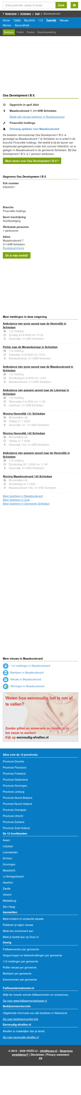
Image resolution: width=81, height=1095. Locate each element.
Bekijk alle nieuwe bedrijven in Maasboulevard (37, 117)
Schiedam (25, 13)
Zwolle (7, 888)
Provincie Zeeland (13, 822)
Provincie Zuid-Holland (16, 828)
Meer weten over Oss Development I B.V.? (32, 161)
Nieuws (64, 20)
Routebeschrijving (13, 248)
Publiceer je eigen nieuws (18, 925)
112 (40, 20)
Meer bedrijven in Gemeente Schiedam (26, 503)
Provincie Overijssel (14, 810)
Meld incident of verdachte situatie (23, 919)
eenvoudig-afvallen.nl (33, 737)
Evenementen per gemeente (20, 979)
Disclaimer (37, 1054)
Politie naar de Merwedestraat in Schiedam (30, 347)
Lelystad (8, 846)
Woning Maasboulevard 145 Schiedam (27, 476)
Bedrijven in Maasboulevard (27, 672)
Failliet (20, 32)
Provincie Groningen (15, 785)
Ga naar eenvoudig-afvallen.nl (21, 1037)
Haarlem (8, 882)
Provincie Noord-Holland (17, 804)
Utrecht (7, 894)
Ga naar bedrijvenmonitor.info (20, 1019)
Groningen (9, 864)
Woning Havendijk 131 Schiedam (24, 413)
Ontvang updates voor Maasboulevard (34, 129)
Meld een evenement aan (18, 931)
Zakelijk (51, 20)
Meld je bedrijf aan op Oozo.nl (21, 937)
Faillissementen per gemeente (21, 949)
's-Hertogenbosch (13, 876)
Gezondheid (22, 25)
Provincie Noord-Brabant (17, 798)
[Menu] (74, 5)
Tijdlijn (17, 20)
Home (6, 20)
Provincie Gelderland (15, 779)
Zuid (37, 13)
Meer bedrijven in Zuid (16, 500)
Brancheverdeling (46, 32)
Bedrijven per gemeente (17, 973)
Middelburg (9, 900)
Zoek (61, 5)
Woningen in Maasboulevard (27, 686)
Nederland (10, 13)
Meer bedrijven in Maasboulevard (23, 496)
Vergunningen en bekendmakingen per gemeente (32, 955)
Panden (31, 32)
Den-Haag (9, 906)
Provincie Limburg (13, 791)
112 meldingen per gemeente (20, 961)
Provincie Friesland (14, 773)
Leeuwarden (10, 852)
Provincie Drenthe (13, 761)
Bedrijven (9, 32)
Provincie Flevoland (14, 767)
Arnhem (7, 858)
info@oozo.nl (48, 1051)
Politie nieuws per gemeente (20, 967)
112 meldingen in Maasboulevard (30, 666)
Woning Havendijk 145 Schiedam (24, 433)
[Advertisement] (40, 68)
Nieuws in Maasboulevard (25, 679)
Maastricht (9, 870)
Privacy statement (57, 1054)
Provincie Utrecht (13, 816)
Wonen (7, 25)
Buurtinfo (29, 20)
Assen (6, 840)
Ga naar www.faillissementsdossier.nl (25, 1001)
